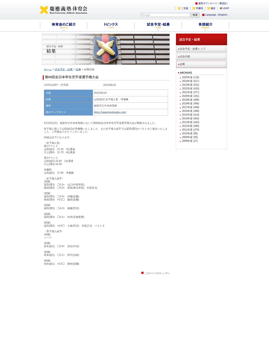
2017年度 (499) (190, 107)
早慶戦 (199, 8)
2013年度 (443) (190, 122)
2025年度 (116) (190, 77)
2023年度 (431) (190, 84)
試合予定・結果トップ (192, 48)
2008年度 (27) (190, 140)
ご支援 (184, 8)
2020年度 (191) (190, 96)
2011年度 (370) (190, 129)
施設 (213, 8)
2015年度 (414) (190, 114)
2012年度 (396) (190, 125)
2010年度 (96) (190, 133)
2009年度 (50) (190, 137)
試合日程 (185, 56)
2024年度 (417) (190, 81)
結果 (78, 69)
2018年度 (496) (190, 103)
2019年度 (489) (190, 99)
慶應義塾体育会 (63, 10)
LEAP (226, 8)
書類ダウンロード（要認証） (213, 3)
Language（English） (217, 15)
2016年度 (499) (190, 110)
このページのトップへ (157, 273)
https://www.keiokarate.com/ (110, 112)
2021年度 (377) (190, 92)
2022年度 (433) (190, 88)
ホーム (48, 69)
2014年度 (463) (190, 118)
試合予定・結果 (64, 69)
